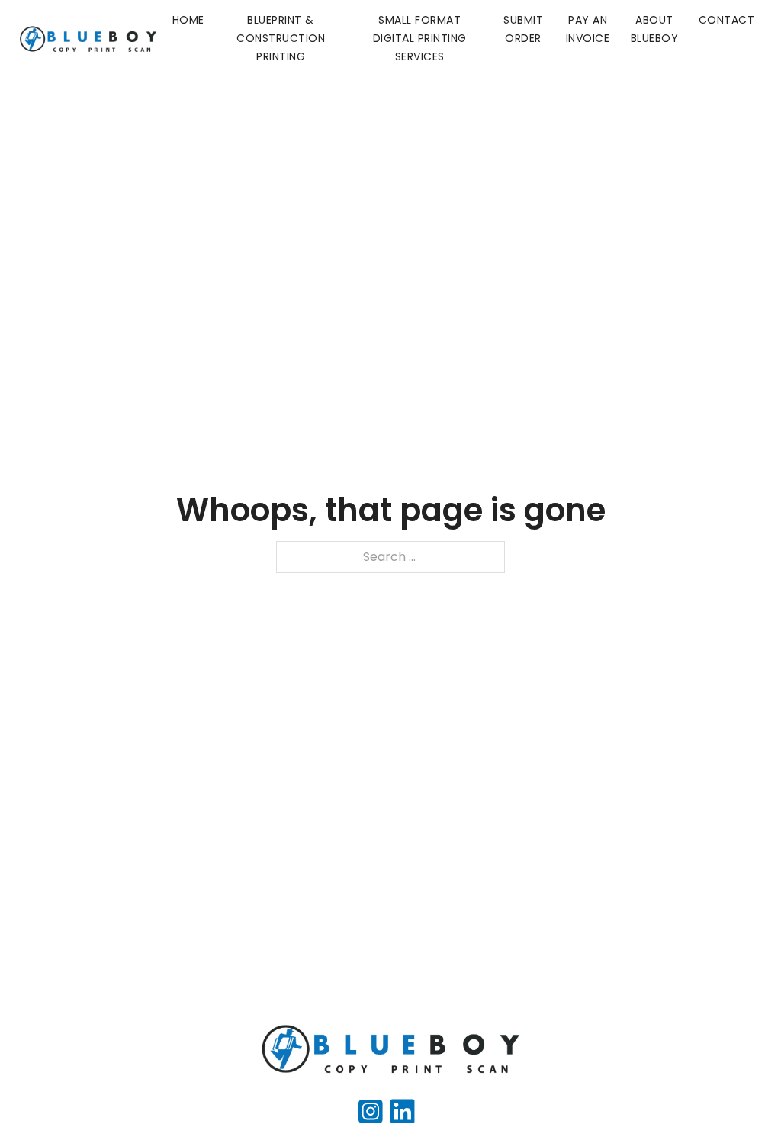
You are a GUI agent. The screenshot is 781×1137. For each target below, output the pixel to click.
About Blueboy (655, 29)
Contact (727, 19)
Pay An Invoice (588, 29)
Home (188, 19)
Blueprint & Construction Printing (280, 38)
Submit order (523, 29)
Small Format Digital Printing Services (420, 38)
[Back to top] (739, 1095)
